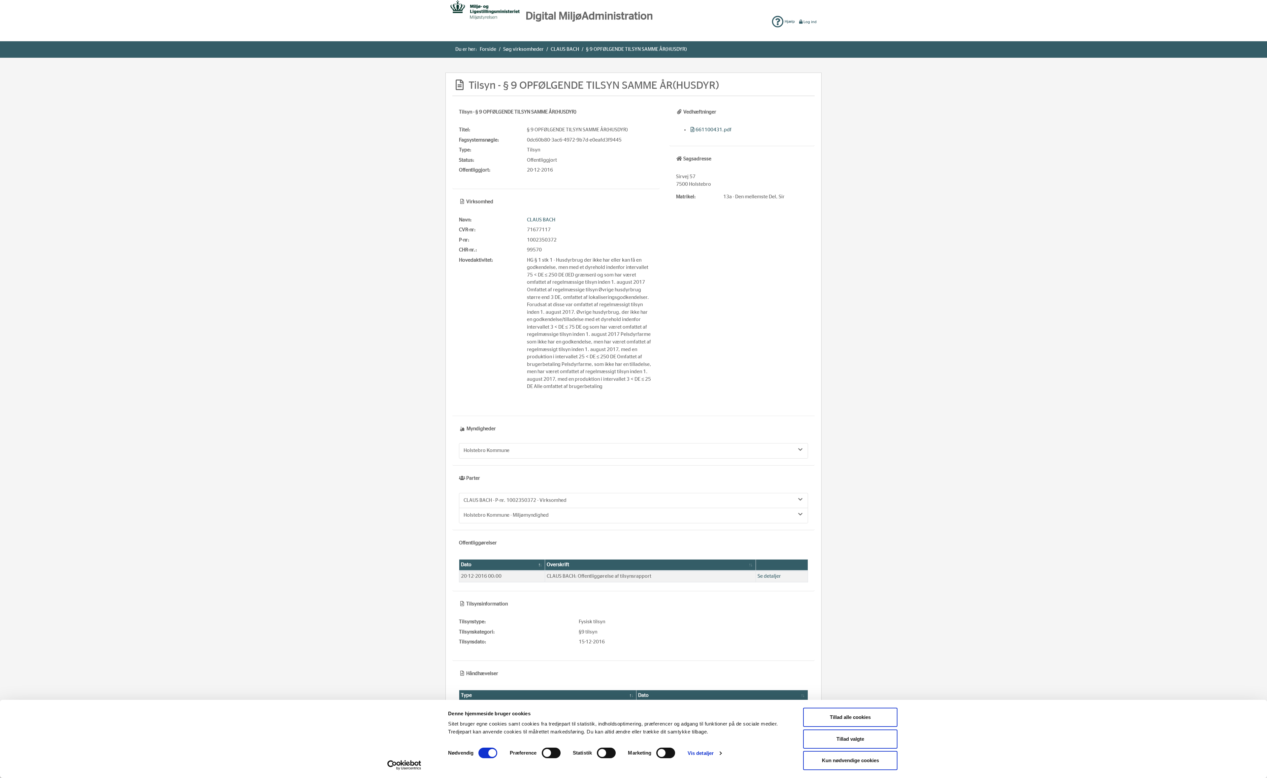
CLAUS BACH (565, 49)
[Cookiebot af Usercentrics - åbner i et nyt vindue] (404, 765)
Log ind (810, 22)
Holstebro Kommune (486, 450)
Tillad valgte (850, 739)
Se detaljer (769, 576)
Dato (466, 564)
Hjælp (789, 21)
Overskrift (558, 564)
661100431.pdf (713, 129)
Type (466, 695)
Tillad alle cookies (850, 717)
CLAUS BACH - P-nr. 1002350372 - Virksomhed (515, 500)
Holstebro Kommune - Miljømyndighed (506, 515)
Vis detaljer (701, 753)
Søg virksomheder (523, 49)
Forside (488, 49)
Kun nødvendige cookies (850, 760)
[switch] (551, 753)
